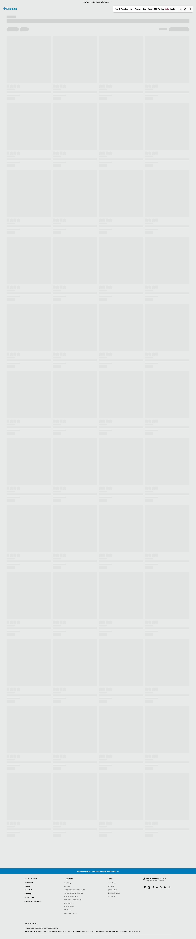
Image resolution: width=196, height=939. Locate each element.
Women (138, 9)
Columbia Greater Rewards (73, 893)
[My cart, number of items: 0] (189, 9)
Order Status (28, 890)
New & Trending (121, 9)
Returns (27, 886)
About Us (68, 879)
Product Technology (71, 896)
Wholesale (67, 910)
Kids (144, 9)
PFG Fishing (159, 9)
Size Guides (112, 896)
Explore (173, 9)
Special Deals (112, 890)
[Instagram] (145, 887)
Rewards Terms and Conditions (61, 931)
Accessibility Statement (32, 901)
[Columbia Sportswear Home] (10, 8)
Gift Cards (111, 886)
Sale (167, 9)
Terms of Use (28, 931)
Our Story (67, 883)
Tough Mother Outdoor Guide (74, 890)
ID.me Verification (114, 893)
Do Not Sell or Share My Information (130, 931)
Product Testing (69, 906)
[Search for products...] (180, 9)
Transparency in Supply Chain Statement (106, 931)
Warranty (27, 894)
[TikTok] (169, 887)
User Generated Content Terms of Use (82, 931)
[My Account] (185, 9)
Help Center (28, 882)
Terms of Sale (37, 931)
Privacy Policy (47, 931)
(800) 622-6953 (32, 878)
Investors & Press (70, 913)
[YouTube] (157, 887)
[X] (161, 887)
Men (131, 9)
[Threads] (149, 887)
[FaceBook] (153, 887)
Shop (110, 879)
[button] (154, 879)
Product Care (29, 897)
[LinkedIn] (165, 887)
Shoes (150, 9)
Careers (67, 886)
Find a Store (112, 883)
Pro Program (68, 903)
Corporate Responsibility (72, 900)
